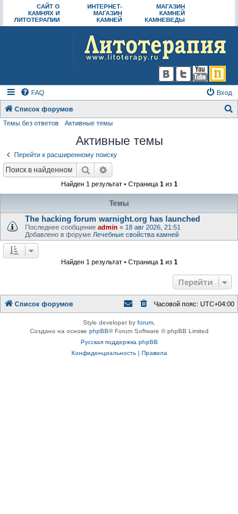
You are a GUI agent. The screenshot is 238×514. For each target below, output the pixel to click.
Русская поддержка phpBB (119, 342)
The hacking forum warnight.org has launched (112, 219)
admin (108, 227)
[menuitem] (32, 92)
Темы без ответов (31, 123)
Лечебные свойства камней (136, 234)
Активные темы (89, 123)
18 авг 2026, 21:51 (153, 227)
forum (145, 322)
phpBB (99, 331)
